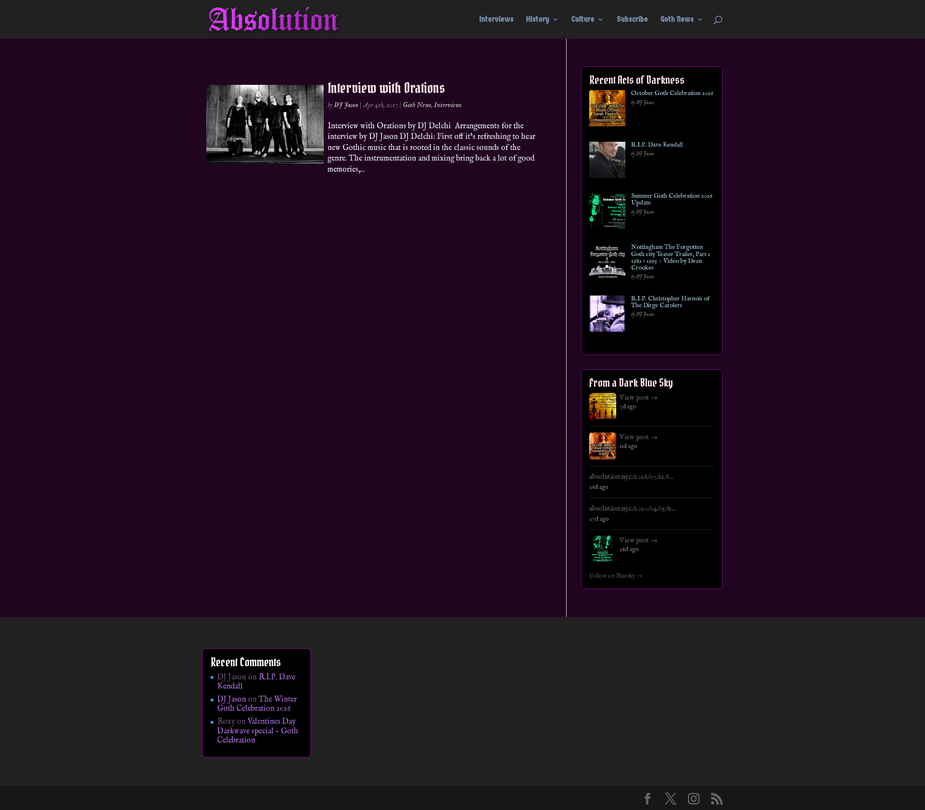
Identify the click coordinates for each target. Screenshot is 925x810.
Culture (583, 20)
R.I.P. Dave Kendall (657, 145)
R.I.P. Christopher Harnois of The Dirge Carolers (670, 303)
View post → (639, 397)
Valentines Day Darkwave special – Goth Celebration (257, 731)
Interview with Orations (386, 88)
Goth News (677, 20)
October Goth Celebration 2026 (672, 93)
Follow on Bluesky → (616, 576)
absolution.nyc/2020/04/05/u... (632, 508)
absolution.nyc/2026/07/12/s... (631, 476)
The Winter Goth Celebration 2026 (257, 704)
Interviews (496, 20)
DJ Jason (346, 105)
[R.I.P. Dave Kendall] (607, 162)
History (537, 20)
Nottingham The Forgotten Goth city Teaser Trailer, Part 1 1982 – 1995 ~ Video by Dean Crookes (670, 257)
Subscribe (632, 20)
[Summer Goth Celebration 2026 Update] (607, 213)
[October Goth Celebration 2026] (607, 110)
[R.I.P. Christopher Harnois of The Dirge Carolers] (607, 316)
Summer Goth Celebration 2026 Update (671, 200)
